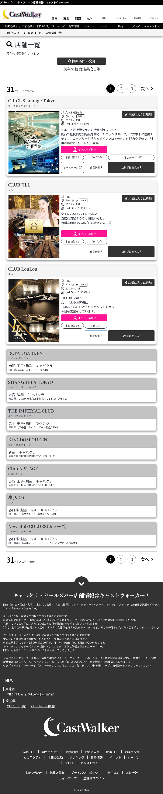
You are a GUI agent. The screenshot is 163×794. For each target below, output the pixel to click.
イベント (89, 26)
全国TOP (104, 18)
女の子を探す (26, 26)
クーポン (105, 26)
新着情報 (74, 26)
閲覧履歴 (137, 18)
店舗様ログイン (93, 778)
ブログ (136, 26)
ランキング (58, 26)
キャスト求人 (121, 18)
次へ (145, 88)
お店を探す (11, 26)
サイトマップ (68, 778)
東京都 (10, 689)
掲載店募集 (57, 773)
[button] (84, 149)
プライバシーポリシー (86, 773)
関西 (78, 18)
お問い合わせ (34, 773)
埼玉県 (10, 701)
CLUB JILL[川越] (17, 706)
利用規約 (113, 773)
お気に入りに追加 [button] (140, 114)
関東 (55, 18)
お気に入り (153, 18)
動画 (120, 26)
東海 (66, 18)
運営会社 (132, 773)
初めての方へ (51, 752)
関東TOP (112, 752)
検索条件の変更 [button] (84, 61)
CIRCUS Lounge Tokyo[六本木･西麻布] (30, 694)
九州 (90, 18)
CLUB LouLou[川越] (43, 706)
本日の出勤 (42, 26)
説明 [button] (80, 116)
